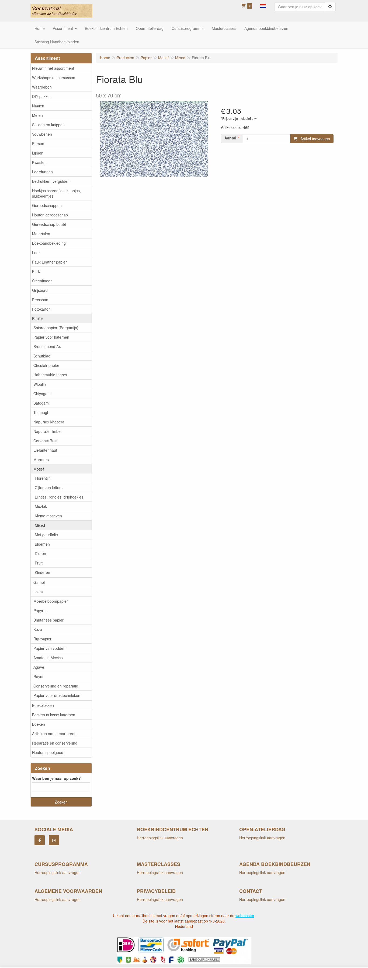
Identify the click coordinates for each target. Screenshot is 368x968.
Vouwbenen (42, 134)
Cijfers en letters (49, 487)
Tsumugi (40, 412)
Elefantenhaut (45, 450)
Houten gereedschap (50, 215)
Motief (38, 469)
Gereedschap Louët (49, 224)
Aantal (230, 138)
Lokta (38, 591)
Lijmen (37, 153)
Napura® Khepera (48, 422)
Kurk (36, 271)
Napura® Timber (47, 431)
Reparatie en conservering (54, 743)
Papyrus (40, 610)
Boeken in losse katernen (53, 714)
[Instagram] (54, 840)
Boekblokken (43, 705)
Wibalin (39, 384)
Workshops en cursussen (53, 77)
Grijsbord (40, 290)
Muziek (41, 506)
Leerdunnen (42, 171)
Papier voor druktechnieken (56, 695)
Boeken (38, 724)
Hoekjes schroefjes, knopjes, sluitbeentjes (56, 193)
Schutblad (41, 356)
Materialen (41, 233)
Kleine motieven (48, 515)
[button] (263, 5)
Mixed (40, 525)
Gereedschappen (47, 205)
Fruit (39, 563)
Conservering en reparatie (55, 686)
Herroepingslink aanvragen (160, 837)
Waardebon (42, 87)
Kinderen (42, 572)
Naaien (38, 105)
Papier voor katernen (51, 337)
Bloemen (42, 544)
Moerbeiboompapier (50, 601)
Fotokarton (41, 309)
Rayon (38, 676)
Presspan (40, 299)
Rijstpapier (42, 638)
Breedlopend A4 (47, 346)
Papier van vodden (49, 648)
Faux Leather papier (49, 262)
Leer (36, 252)
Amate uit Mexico (48, 657)
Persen (38, 143)
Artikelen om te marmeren (54, 733)
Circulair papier (46, 365)
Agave (38, 667)
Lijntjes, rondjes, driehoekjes (59, 497)
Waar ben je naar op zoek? (56, 778)
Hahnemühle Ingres (50, 374)
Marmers (41, 459)
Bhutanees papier (48, 620)
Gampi (39, 582)
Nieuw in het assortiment (53, 68)
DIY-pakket (41, 96)
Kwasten (39, 162)
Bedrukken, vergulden (51, 181)
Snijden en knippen (48, 124)
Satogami (41, 403)
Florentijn (43, 478)
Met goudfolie (46, 534)
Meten (37, 115)
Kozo (37, 629)
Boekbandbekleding (49, 243)
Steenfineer (42, 280)
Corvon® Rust (45, 440)
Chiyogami (42, 393)
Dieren (40, 553)
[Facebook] (39, 840)
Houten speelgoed (47, 752)
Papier (37, 318)
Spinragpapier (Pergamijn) (55, 327)
